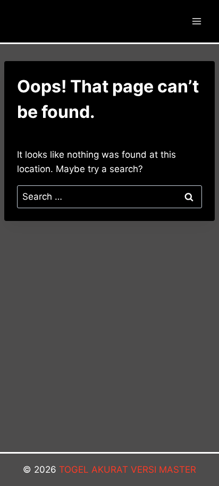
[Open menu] (196, 21)
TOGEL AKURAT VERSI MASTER (127, 469)
